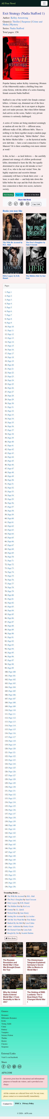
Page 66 (11, 541)
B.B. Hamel (24, 903)
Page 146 (12, 848)
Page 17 (11, 353)
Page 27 (11, 391)
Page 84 (11, 610)
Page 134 (12, 802)
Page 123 (12, 760)
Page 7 (9, 315)
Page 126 (12, 771)
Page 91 (11, 637)
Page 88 (11, 625)
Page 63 (11, 530)
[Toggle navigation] (44, 3)
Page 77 (11, 583)
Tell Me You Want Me (15, 919)
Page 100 (12, 671)
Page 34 (11, 418)
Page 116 (12, 733)
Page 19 (11, 361)
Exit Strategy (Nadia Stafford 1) (24, 13)
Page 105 (12, 691)
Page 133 (12, 798)
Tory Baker (31, 919)
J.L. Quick (20, 909)
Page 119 (12, 744)
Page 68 (11, 549)
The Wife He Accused (15, 896)
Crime (3, 1026)
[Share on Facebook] (10, 204)
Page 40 (11, 441)
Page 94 (11, 648)
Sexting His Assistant (15, 916)
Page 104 (12, 687)
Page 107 (12, 698)
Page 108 (12, 702)
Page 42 (11, 449)
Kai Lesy (26, 906)
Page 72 (11, 564)
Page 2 (9, 296)
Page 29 (11, 399)
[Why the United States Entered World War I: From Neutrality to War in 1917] (12, 981)
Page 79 (11, 591)
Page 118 (12, 740)
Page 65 (11, 537)
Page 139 (12, 821)
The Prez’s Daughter (15, 899)
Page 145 (12, 844)
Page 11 (11, 330)
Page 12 (11, 334)
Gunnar (10, 909)
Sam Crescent (31, 899)
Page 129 (12, 783)
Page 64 (11, 533)
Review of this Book (32, 194)
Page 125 (12, 767)
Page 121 (12, 752)
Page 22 (11, 372)
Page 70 (11, 556)
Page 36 (11, 426)
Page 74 (11, 572)
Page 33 (11, 414)
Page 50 (11, 480)
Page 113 (12, 721)
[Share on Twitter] (16, 204)
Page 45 (11, 460)
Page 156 (12, 886)
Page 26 (11, 388)
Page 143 (12, 836)
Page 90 (11, 633)
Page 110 (12, 710)
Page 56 (11, 503)
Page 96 (11, 656)
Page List (19, 194)
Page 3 (9, 299)
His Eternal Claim (14, 929)
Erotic (3, 1021)
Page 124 (12, 764)
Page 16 (11, 349)
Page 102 (12, 679)
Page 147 (12, 852)
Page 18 (11, 357)
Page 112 (12, 717)
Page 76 (11, 579)
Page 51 (11, 483)
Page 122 (12, 756)
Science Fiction (7, 1035)
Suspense (26, 21)
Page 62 (11, 526)
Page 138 (12, 817)
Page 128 (12, 779)
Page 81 (11, 599)
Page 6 (9, 311)
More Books (11, 938)
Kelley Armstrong (19, 17)
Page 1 (9, 292)
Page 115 (12, 729)
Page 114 (12, 725)
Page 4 (9, 303)
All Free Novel (8, 3)
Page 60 (11, 518)
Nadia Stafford (17, 28)
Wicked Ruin (12, 913)
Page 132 (12, 794)
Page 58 (11, 510)
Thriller (16, 21)
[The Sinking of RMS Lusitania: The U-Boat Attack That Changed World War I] (36, 981)
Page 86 (11, 618)
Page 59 (11, 514)
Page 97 (11, 660)
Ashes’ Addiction (13, 926)
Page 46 (11, 464)
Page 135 (12, 806)
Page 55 (11, 499)
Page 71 (11, 560)
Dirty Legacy (12, 903)
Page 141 (12, 829)
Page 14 (11, 342)
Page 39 (11, 437)
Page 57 (11, 506)
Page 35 (11, 422)
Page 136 (12, 810)
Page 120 (12, 748)
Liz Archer (30, 916)
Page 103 (12, 683)
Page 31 (11, 407)
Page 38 (11, 434)
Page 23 (11, 376)
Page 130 (12, 787)
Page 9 (9, 322)
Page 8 (9, 319)
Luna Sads (28, 929)
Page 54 (11, 495)
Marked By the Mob (15, 923)
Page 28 (11, 395)
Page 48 (11, 472)
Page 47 (11, 468)
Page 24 (11, 380)
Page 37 (11, 430)
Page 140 (12, 825)
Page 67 (11, 545)
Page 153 (12, 875)
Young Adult (6, 1023)
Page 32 (11, 411)
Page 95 (11, 652)
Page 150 (12, 863)
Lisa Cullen (30, 923)
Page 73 (11, 568)
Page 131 (12, 790)
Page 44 (11, 457)
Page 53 (11, 491)
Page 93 (11, 645)
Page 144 (12, 840)
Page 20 (11, 365)
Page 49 (11, 476)
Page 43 (11, 453)
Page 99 (11, 668)
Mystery (14, 24)
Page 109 (12, 706)
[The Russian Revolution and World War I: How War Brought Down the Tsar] (12, 949)
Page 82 (11, 602)
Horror (4, 1041)
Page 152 (12, 871)
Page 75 (11, 576)
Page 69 (11, 553)
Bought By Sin (13, 933)
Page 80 (11, 595)
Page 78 (11, 587)
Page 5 (9, 307)
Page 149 (12, 859)
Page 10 (11, 326)
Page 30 (11, 403)
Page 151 (12, 867)
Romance (4, 1015)
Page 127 (12, 775)
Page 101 (12, 675)
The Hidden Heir (13, 906)
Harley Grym (28, 926)
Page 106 (12, 694)
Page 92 (11, 641)
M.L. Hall (30, 896)
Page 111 (12, 714)
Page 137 (12, 813)
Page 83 (11, 606)
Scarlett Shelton (27, 933)
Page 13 (11, 338)
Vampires (5, 1032)
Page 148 (12, 856)
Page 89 (11, 629)
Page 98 (11, 664)
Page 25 (11, 384)
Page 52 (11, 487)
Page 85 (11, 614)
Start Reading (8, 194)
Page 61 (11, 522)
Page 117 (12, 737)
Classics (4, 1044)
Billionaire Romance (9, 1018)
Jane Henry (24, 913)
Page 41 (11, 445)
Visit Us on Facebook (9, 1057)
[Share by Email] (27, 204)
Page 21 (11, 368)
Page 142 (12, 833)
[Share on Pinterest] (22, 204)
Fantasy (4, 1029)
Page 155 (12, 882)
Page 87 (11, 622)
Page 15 (11, 345)
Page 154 (12, 879)
